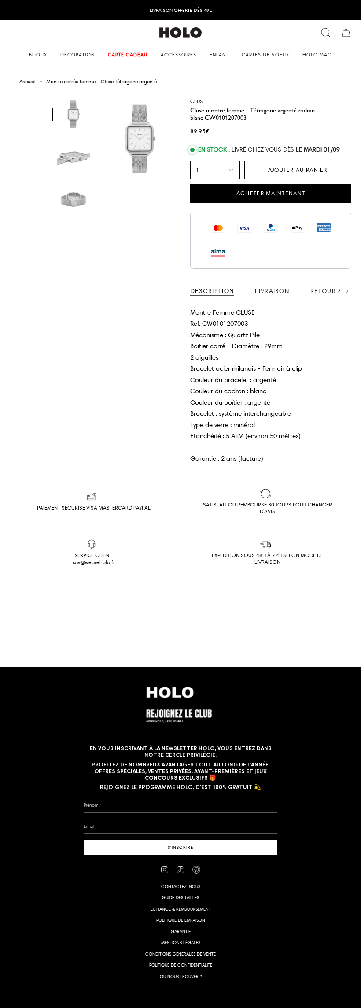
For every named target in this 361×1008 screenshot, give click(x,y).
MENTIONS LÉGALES (180, 942)
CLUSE (197, 101)
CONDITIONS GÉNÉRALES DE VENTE (180, 954)
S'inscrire (180, 847)
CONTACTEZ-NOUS (180, 886)
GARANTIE (181, 931)
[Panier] (346, 32)
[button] (38, 54)
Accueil (27, 81)
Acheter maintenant (270, 193)
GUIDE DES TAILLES (180, 897)
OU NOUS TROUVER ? (181, 976)
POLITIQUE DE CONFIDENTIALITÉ (180, 965)
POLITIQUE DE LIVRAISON (180, 920)
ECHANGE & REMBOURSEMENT (181, 909)
